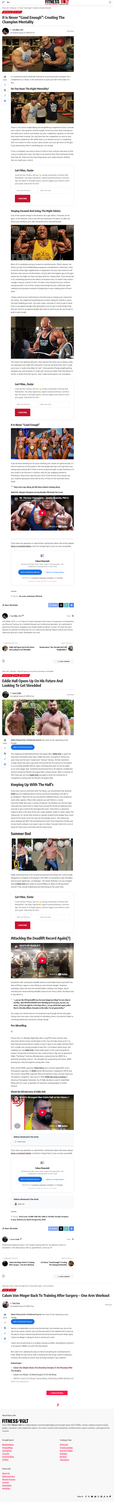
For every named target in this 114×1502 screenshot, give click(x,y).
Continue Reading (57, 1393)
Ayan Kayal (16, 1303)
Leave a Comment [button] (64, 661)
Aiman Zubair (16, 1425)
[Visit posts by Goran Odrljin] (5, 1239)
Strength (57, 1217)
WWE (44, 1220)
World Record (21, 1220)
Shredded (51, 1217)
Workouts (24, 675)
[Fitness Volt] (57, 2)
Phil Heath (39, 596)
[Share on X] (5, 90)
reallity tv (44, 1217)
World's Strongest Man (33, 1220)
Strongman (64, 1217)
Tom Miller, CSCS (17, 30)
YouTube (60, 578)
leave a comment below (21, 546)
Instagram (42, 578)
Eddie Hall (57, 754)
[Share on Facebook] (5, 84)
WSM (13, 794)
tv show (13, 1220)
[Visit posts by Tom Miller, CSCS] (5, 616)
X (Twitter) (50, 578)
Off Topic (17, 12)
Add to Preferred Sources (30, 572)
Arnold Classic (9, 1407)
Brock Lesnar (23, 1217)
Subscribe (22, 198)
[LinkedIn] (73, 616)
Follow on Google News (55, 572)
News (16, 675)
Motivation (7, 12)
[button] (4, 2)
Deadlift (30, 1217)
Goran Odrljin (16, 693)
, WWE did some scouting (54, 1077)
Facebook (35, 578)
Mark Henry (39, 1068)
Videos (12, 1290)
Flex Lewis (22, 596)
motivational (31, 596)
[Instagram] (73, 1239)
